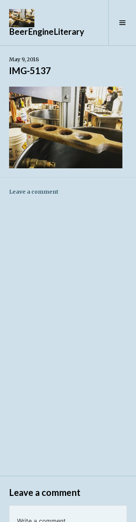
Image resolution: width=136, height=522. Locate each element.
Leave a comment (34, 191)
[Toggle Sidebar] (122, 22)
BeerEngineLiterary (46, 31)
